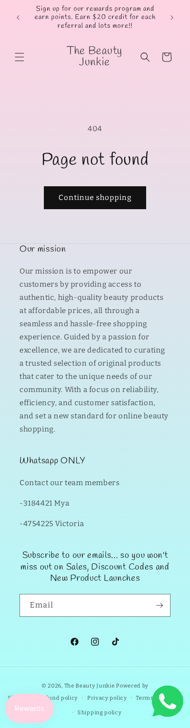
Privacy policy (107, 698)
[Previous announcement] (18, 17)
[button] (19, 57)
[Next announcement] (172, 17)
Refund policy (58, 698)
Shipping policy (99, 712)
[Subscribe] (159, 605)
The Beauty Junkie (89, 686)
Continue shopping (95, 197)
